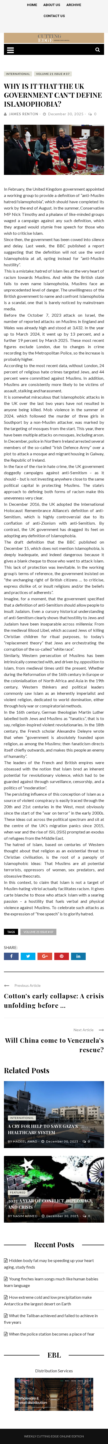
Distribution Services (54, 1370)
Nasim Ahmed (25, 1216)
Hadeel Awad (25, 1141)
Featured (17, 1192)
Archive (73, 5)
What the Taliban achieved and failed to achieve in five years (51, 1319)
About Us (51, 5)
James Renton (23, 114)
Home (32, 5)
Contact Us (54, 16)
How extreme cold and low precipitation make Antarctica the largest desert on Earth (48, 1300)
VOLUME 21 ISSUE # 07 (53, 73)
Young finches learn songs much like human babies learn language (51, 1282)
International (18, 73)
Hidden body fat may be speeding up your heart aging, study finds (49, 1263)
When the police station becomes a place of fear (52, 1333)
